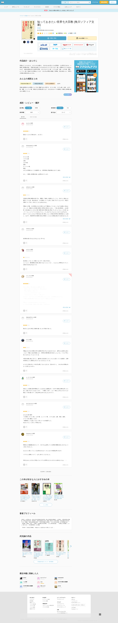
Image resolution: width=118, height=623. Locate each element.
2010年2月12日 (29, 378)
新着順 (36, 107)
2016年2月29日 (29, 230)
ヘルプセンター (74, 600)
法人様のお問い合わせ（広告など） (78, 604)
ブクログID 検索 (46, 606)
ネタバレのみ (33, 117)
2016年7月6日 (29, 188)
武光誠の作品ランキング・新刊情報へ (46, 561)
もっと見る (67, 94)
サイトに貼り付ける (28, 53)
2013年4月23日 (29, 251)
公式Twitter (73, 607)
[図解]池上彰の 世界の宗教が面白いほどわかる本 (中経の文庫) (59, 497)
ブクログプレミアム (61, 605)
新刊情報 (31, 600)
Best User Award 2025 (61, 611)
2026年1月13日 (29, 124)
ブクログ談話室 (33, 604)
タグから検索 (45, 600)
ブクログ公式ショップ (61, 606)
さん (28, 123)
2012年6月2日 (29, 277)
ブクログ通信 (32, 607)
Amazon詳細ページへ (83, 38)
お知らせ (73, 599)
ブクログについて (60, 599)
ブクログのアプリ (60, 603)
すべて (23, 117)
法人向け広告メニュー (75, 602)
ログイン (113, 2)
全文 (68, 107)
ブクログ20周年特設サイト (62, 612)
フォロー (67, 126)
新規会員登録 (104, 2)
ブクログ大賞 (32, 605)
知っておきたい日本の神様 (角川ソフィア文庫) (27, 554)
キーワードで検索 (46, 599)
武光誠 (39, 28)
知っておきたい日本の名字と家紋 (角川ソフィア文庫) (61, 554)
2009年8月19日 (29, 405)
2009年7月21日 (29, 435)
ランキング (32, 599)
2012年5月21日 (29, 318)
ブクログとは (95, 2)
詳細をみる (65, 139)
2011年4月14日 (29, 341)
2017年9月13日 (29, 147)
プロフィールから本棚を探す (48, 605)
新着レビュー (32, 602)
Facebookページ (74, 609)
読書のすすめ (32, 608)
